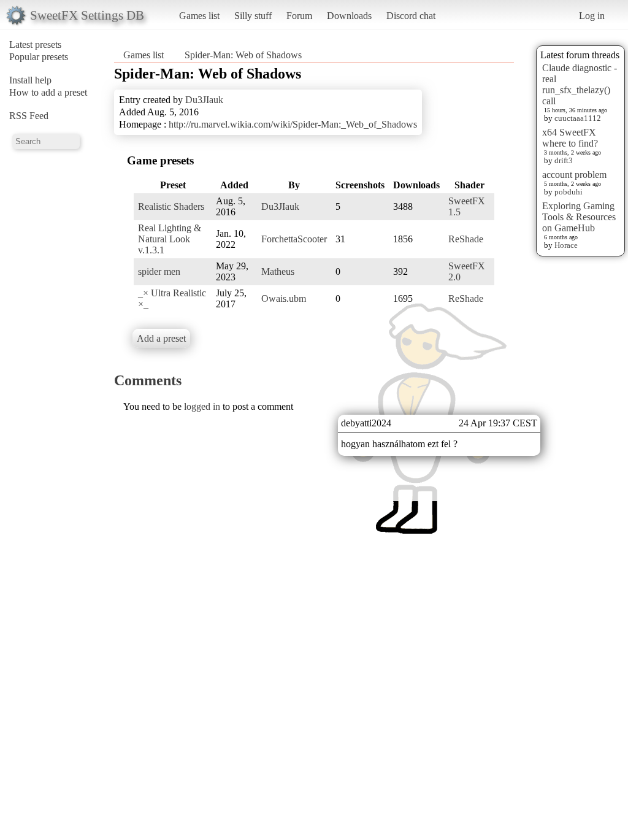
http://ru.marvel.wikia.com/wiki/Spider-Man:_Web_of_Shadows (293, 124)
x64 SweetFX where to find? (570, 137)
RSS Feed (28, 115)
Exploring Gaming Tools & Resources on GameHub (579, 217)
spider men (159, 271)
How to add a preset (48, 92)
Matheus (277, 271)
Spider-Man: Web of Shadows (243, 55)
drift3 (563, 160)
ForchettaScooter (294, 239)
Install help (30, 80)
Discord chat (410, 15)
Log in (592, 15)
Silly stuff (253, 15)
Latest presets (35, 44)
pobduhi (568, 191)
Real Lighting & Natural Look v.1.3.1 (169, 239)
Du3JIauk (204, 99)
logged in (202, 406)
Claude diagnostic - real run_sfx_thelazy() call (579, 84)
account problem (574, 174)
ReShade (465, 239)
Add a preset (161, 338)
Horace (566, 245)
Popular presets (38, 57)
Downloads (349, 15)
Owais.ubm (283, 298)
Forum (299, 15)
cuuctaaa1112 (577, 118)
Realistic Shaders (171, 206)
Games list (199, 15)
